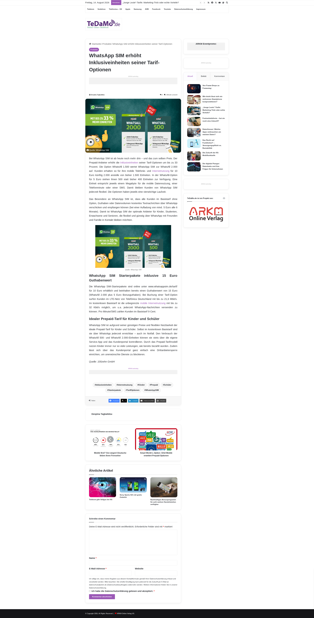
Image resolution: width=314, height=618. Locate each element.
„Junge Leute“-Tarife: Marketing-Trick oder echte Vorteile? (214, 110)
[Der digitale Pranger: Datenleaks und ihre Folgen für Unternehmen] (194, 166)
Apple (127, 9)
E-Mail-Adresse (97, 568)
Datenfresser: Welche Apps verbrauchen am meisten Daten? (212, 131)
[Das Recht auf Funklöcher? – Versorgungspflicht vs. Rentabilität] (194, 143)
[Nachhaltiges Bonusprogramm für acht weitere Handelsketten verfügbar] (163, 487)
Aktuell (190, 76)
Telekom (90, 9)
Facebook (156, 9)
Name (93, 558)
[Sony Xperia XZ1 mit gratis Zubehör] (133, 485)
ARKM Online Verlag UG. (126, 613)
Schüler (167, 385)
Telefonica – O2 (115, 9)
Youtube (167, 9)
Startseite (96, 44)
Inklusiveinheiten (129, 162)
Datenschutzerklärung (183, 9)
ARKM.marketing (133, 76)
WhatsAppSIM (152, 390)
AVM (147, 9)
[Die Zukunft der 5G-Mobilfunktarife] (194, 155)
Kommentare (219, 76)
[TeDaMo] (103, 24)
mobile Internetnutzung (152, 303)
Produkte (106, 44)
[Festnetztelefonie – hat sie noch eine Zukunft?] (194, 121)
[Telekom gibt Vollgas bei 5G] (102, 487)
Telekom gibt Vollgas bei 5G (100, 499)
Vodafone (101, 9)
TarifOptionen (133, 390)
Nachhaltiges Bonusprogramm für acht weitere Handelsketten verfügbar (163, 502)
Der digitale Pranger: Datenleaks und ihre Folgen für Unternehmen (213, 166)
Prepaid (154, 385)
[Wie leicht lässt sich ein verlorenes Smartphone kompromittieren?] (194, 99)
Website (139, 568)
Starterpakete (114, 390)
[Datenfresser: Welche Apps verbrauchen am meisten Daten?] (194, 132)
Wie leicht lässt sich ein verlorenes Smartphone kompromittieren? (212, 99)
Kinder (141, 385)
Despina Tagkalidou (98, 95)
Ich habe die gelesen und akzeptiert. (123, 591)
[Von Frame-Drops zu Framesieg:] (194, 88)
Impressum (200, 9)
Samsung (138, 9)
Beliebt (203, 76)
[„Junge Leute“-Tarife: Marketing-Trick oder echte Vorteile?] (194, 110)
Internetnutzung (160, 171)
